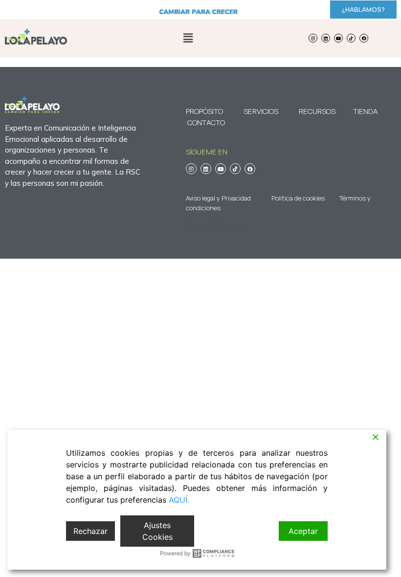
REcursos (317, 111)
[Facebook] (363, 38)
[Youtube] (338, 38)
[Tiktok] (351, 38)
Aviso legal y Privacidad (218, 198)
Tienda (365, 111)
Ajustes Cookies (157, 531)
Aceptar (303, 531)
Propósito (204, 111)
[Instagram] (313, 38)
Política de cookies (298, 198)
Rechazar (90, 531)
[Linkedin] (325, 38)
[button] (187, 38)
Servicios (261, 111)
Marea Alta (234, 224)
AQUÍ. (179, 500)
